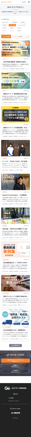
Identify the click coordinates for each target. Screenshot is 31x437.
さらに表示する (15, 345)
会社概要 (12, 397)
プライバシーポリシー (15, 400)
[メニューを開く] (29, 2)
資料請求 (24, 2)
